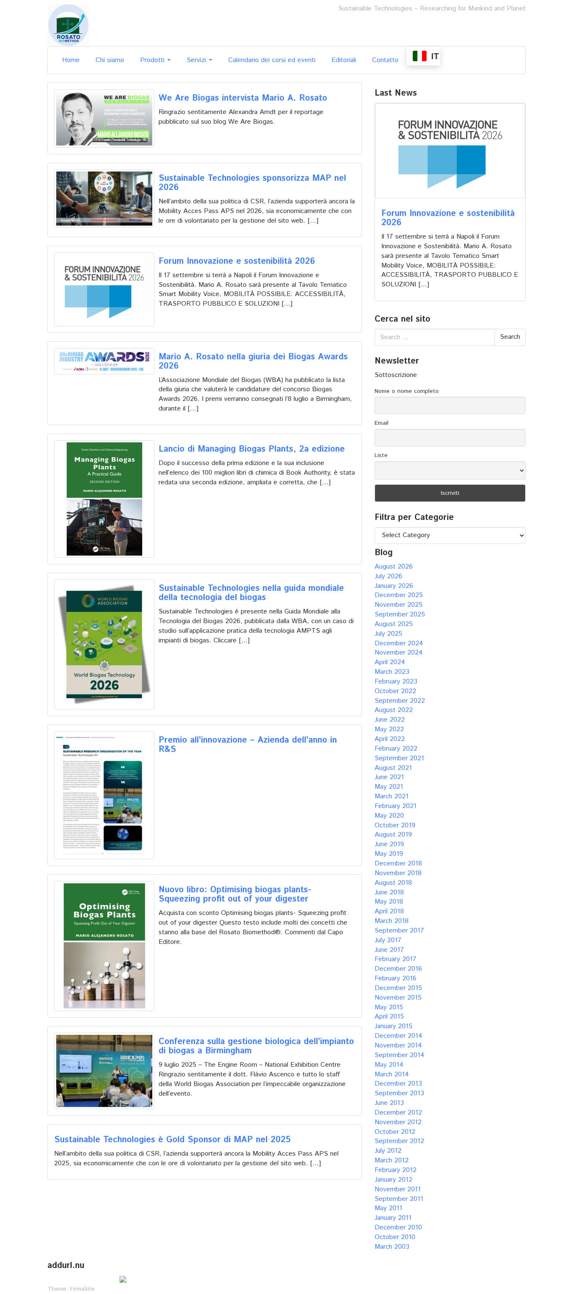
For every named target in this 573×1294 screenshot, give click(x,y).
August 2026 (394, 567)
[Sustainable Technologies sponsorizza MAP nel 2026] (104, 198)
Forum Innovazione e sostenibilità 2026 (237, 261)
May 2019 (389, 854)
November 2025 (398, 605)
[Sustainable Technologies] (68, 25)
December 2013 (398, 1084)
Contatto (385, 60)
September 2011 (399, 1199)
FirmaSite (82, 1289)
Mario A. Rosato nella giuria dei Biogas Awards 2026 (253, 361)
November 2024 (399, 652)
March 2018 (392, 921)
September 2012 (399, 1141)
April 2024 (390, 662)
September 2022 (400, 701)
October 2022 (395, 691)
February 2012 (396, 1170)
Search (510, 337)
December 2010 (398, 1227)
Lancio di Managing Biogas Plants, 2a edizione (252, 449)
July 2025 (388, 634)
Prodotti (153, 60)
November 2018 (398, 873)
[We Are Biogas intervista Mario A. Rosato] (104, 118)
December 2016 (398, 969)
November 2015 (398, 998)
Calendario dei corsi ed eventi (271, 60)
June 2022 (390, 720)
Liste (381, 455)
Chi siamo (110, 60)
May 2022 (389, 729)
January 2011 (393, 1218)
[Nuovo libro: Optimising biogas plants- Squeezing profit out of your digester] (104, 946)
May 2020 (389, 816)
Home (71, 60)
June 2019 (389, 844)
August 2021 (393, 768)
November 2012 (398, 1122)
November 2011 (398, 1189)
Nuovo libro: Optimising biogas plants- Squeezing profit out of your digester (235, 894)
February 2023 (396, 681)
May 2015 (389, 1007)
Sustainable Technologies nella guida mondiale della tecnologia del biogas (251, 593)
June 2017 (389, 950)
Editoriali (343, 60)
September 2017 (399, 930)
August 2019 (393, 834)
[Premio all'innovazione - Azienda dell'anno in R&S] (104, 795)
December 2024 (399, 643)
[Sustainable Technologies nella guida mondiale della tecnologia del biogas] (104, 644)
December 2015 (398, 988)
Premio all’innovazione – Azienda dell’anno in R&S (248, 745)
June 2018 (389, 892)
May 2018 (389, 902)
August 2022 (394, 710)
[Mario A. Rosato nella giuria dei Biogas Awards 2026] (104, 361)
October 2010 (395, 1237)
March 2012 (392, 1160)
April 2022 (390, 739)
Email (381, 423)
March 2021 (392, 796)
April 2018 (389, 911)
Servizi (197, 60)
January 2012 (393, 1180)
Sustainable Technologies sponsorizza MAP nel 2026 (252, 183)
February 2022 (396, 749)
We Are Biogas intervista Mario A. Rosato (243, 98)
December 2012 (398, 1112)
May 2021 (389, 787)
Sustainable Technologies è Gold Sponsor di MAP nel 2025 (172, 1140)
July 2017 (388, 940)
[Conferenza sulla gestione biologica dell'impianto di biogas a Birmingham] (104, 1071)
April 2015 (389, 1016)
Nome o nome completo (407, 391)
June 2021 (389, 777)
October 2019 (395, 825)
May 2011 (388, 1208)
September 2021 (399, 758)
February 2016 (396, 978)
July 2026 (388, 576)
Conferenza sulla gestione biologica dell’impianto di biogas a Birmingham (256, 1046)
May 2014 (389, 1065)
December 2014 (398, 1036)
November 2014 (398, 1045)
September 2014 (400, 1055)
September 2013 (399, 1093)
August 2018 (393, 883)
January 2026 (394, 586)
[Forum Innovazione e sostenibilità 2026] (104, 289)
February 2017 (396, 959)
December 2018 (398, 863)
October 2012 (395, 1132)
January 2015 (393, 1026)
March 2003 (392, 1247)
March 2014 (392, 1074)
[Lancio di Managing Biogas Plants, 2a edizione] (104, 499)
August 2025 (394, 624)
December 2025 (399, 595)
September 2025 (400, 614)
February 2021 (396, 806)
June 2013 (389, 1103)
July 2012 (388, 1151)
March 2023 (392, 672)
